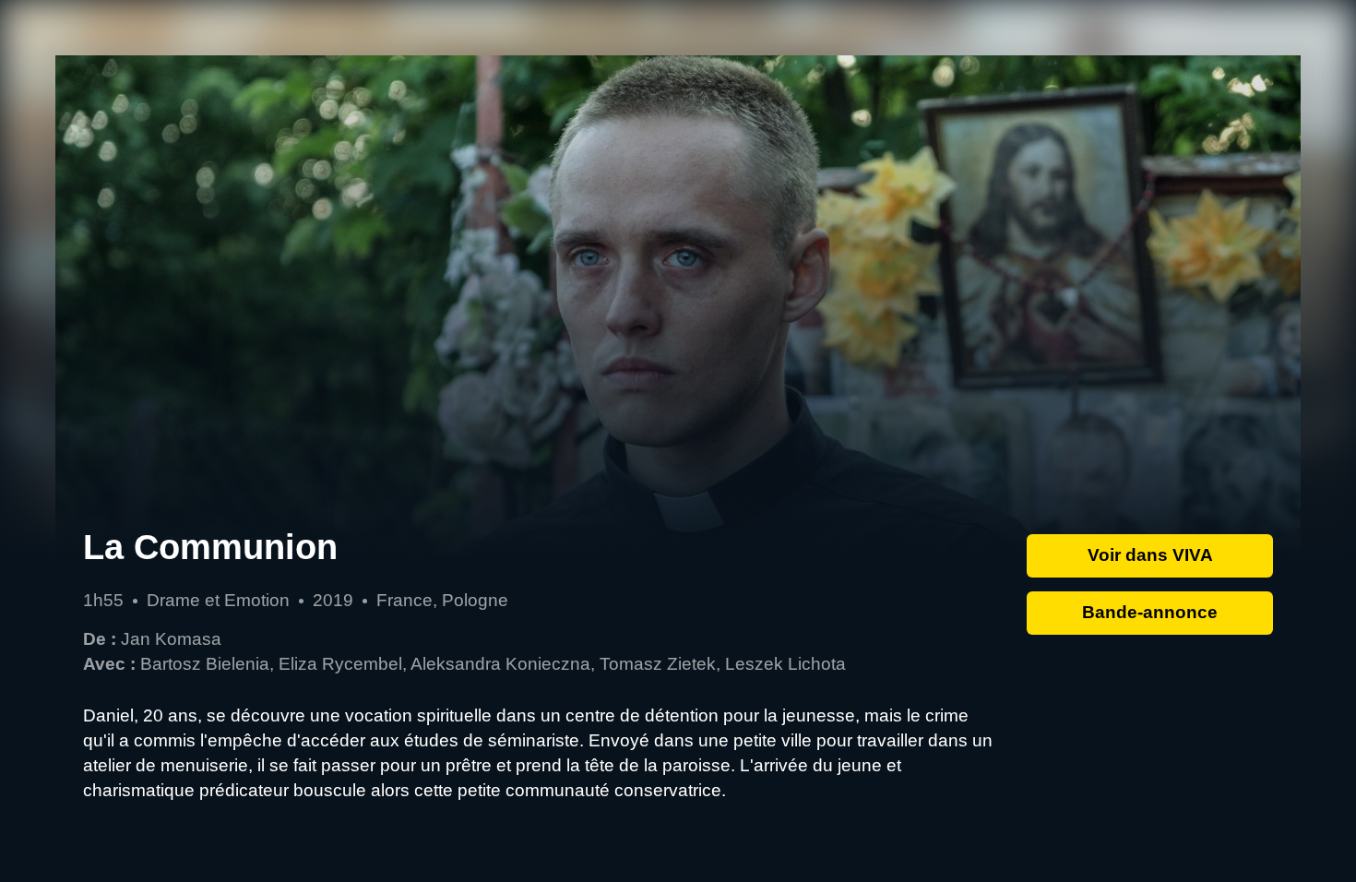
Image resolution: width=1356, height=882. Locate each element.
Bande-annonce (1150, 612)
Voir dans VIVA (1150, 555)
